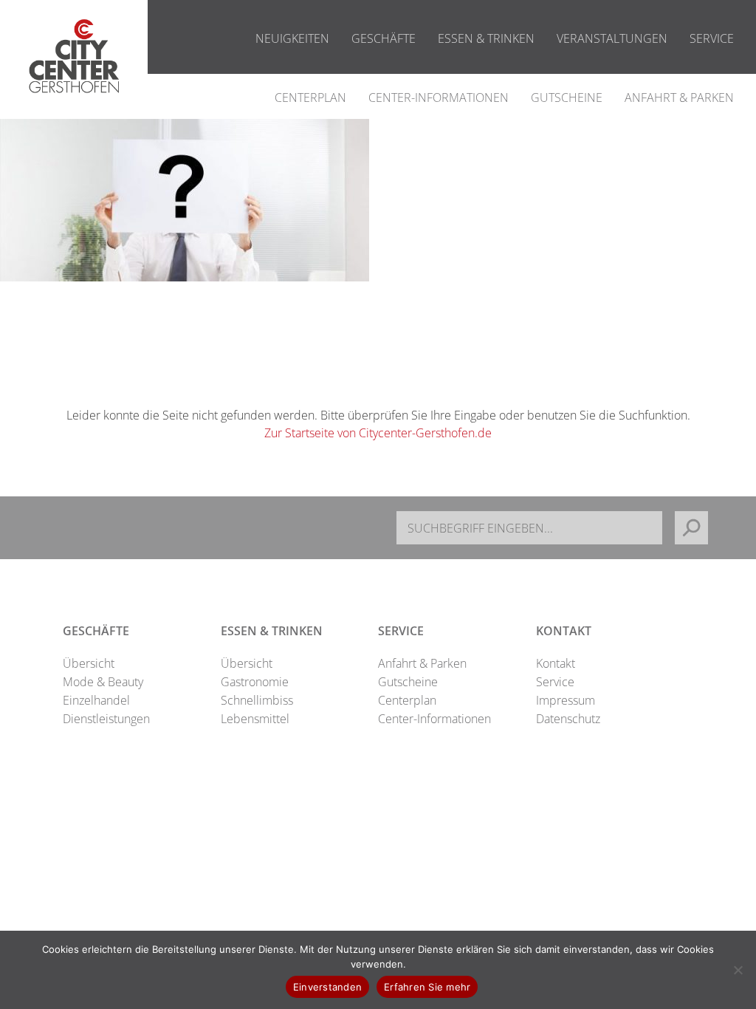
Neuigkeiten (292, 38)
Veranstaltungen (612, 38)
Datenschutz (568, 719)
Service (712, 38)
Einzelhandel (96, 700)
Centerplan (310, 97)
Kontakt (555, 663)
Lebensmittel (255, 719)
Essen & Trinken (486, 38)
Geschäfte (383, 38)
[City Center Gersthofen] (74, 108)
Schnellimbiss (257, 700)
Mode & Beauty (103, 682)
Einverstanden (327, 987)
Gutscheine (566, 97)
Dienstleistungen (106, 719)
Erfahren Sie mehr (427, 987)
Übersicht (88, 663)
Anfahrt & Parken (679, 97)
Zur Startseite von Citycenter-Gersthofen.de (378, 433)
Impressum (565, 700)
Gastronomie (255, 682)
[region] (184, 200)
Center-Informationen (438, 97)
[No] (737, 969)
